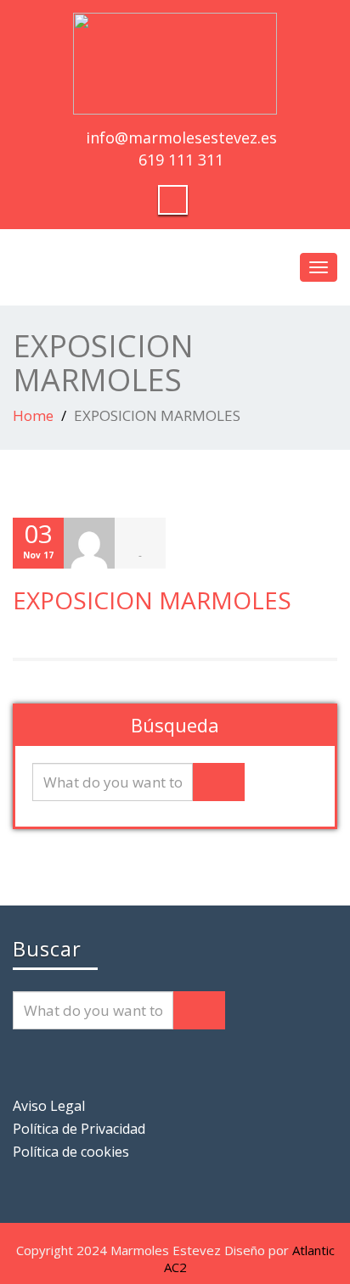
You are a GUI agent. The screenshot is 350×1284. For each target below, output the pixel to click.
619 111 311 (180, 159)
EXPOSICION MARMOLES (152, 600)
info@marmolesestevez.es (181, 137)
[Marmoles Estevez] (175, 61)
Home (33, 415)
